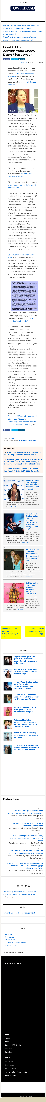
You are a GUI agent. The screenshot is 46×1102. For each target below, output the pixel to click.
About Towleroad (12, 940)
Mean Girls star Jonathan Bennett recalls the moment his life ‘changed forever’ (32, 554)
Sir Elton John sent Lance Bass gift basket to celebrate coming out (32, 588)
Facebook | (19, 913)
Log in (30, 1096)
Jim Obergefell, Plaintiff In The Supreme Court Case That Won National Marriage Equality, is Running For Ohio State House (23, 461)
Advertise (8, 934)
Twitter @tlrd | (9, 913)
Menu (24, 3)
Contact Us (9, 937)
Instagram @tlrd (30, 913)
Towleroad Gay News (23, 8)
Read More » (15, 506)
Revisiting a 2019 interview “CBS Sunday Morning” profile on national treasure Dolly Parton (26, 838)
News (12, 439)
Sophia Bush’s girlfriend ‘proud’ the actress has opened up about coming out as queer (25, 660)
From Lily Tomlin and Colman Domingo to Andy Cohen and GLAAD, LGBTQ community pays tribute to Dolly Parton (25, 865)
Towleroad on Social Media (15, 942)
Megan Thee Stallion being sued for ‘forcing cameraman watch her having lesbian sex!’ (32, 521)
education (23, 441)
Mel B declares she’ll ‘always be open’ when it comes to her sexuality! (32, 484)
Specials (8, 1052)
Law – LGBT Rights (13, 1045)
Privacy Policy (10, 945)
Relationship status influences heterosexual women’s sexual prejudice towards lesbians (25, 723)
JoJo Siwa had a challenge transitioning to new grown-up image (26, 735)
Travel (7, 1038)
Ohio (34, 441)
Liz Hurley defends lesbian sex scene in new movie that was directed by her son (26, 747)
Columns (8, 1049)
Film (7, 1042)
